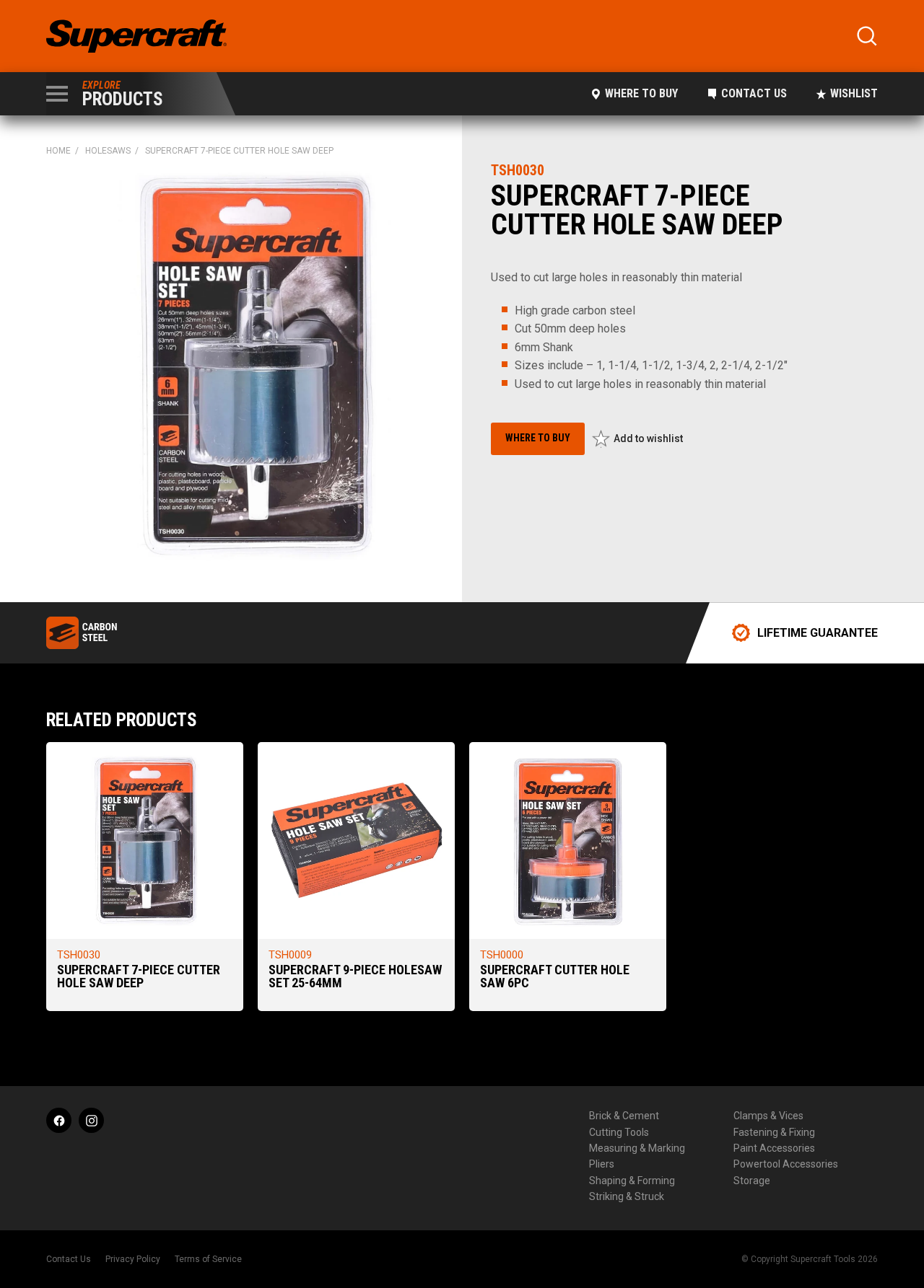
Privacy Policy (132, 1259)
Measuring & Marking (637, 1148)
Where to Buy (641, 93)
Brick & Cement (624, 1115)
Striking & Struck (626, 1196)
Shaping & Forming (632, 1180)
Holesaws (108, 151)
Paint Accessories (774, 1148)
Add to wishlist (648, 438)
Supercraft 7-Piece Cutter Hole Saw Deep (138, 976)
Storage (751, 1180)
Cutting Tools (619, 1132)
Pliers (601, 1164)
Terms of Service (208, 1259)
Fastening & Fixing (774, 1132)
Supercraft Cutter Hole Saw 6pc (554, 976)
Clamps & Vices (768, 1115)
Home (58, 151)
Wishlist (854, 93)
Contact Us (754, 93)
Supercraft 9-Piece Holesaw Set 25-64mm (355, 976)
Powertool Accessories (785, 1164)
